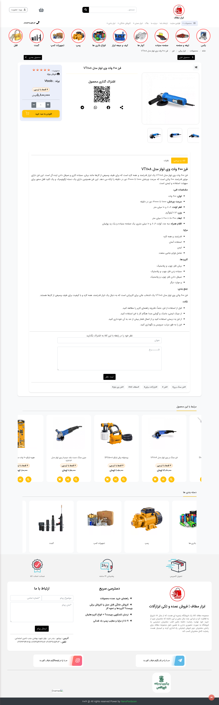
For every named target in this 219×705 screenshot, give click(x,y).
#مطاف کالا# (133, 387)
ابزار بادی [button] (111, 23)
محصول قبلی (184, 57)
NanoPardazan (129, 701)
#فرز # (164, 387)
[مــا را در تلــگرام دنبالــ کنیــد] (177, 661)
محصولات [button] (188, 23)
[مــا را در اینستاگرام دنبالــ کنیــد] (74, 661)
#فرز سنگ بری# (179, 387)
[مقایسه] (196, 67)
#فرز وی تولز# (118, 387)
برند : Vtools (52, 80)
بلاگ (147, 23)
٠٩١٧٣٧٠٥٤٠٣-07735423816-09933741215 (38, 642)
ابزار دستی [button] (138, 23)
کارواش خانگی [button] (125, 23)
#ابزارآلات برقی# (150, 387)
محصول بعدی (35, 57)
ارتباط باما (164, 23)
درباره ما (154, 23)
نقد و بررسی (179, 160)
